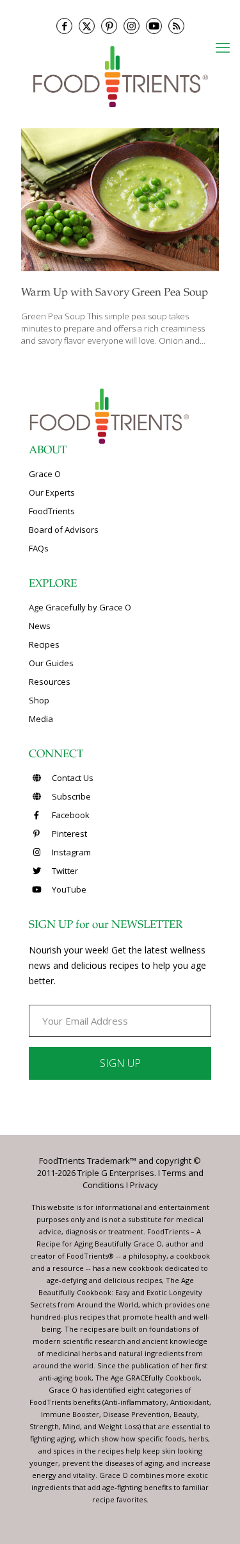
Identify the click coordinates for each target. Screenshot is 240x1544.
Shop (39, 700)
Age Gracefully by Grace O (80, 607)
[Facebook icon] (64, 26)
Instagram (70, 852)
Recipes (44, 644)
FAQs (39, 548)
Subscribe (70, 796)
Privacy (144, 1185)
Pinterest (68, 833)
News (40, 626)
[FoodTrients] (120, 76)
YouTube (68, 889)
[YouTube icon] (154, 26)
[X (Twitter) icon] (87, 26)
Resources (49, 681)
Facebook (70, 815)
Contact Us (71, 778)
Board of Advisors (64, 529)
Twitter (64, 871)
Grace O (45, 474)
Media (41, 719)
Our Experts (52, 492)
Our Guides (51, 663)
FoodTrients (52, 511)
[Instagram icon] (132, 26)
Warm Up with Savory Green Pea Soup (114, 293)
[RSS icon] (176, 26)
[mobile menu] (223, 47)
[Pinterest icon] (109, 26)
